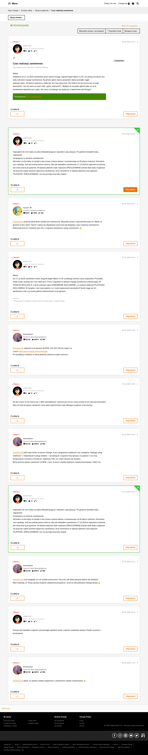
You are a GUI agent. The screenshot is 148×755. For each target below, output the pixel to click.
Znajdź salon (32, 720)
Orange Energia (9, 747)
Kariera (82, 726)
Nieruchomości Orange (107, 747)
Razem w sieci (45, 744)
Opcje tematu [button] (16, 17)
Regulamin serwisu (38, 747)
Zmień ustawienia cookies (61, 744)
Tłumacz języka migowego (101, 744)
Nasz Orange (13, 10)
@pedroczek (18, 222)
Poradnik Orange (127, 744)
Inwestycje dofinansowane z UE (14, 750)
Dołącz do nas (110, 3)
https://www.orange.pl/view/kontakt (33, 351)
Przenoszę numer (9, 720)
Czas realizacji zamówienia (28, 63)
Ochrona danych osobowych (87, 747)
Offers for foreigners (124, 747)
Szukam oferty (26, 10)
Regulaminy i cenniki (10, 726)
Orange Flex (7, 744)
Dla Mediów (58, 726)
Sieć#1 (17, 744)
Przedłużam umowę (10, 723)
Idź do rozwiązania (131, 26)
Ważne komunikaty (23, 747)
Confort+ (115, 744)
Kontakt (82, 723)
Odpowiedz (131, 114)
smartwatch (119, 61)
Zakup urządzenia (41, 10)
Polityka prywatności (68, 747)
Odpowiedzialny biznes (29, 744)
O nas (81, 720)
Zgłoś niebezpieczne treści (81, 744)
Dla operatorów (59, 720)
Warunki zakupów (53, 747)
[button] (137, 42)
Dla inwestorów (59, 723)
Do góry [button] (7, 708)
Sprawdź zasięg (33, 723)
